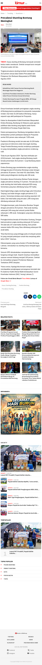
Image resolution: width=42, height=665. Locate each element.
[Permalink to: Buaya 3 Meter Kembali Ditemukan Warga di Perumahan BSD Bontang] (10, 367)
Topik (6, 579)
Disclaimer (10, 640)
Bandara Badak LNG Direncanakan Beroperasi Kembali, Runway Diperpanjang (30, 356)
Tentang (11, 637)
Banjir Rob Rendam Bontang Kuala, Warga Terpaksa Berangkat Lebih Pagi (10, 355)
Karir (31, 640)
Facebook (12, 650)
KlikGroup (10, 643)
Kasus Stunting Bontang (9, 285)
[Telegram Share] (35, 297)
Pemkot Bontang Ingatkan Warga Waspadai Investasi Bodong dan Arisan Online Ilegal (31, 334)
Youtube (32, 653)
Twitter (32, 650)
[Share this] (25, 297)
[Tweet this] (30, 297)
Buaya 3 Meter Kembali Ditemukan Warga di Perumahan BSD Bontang (9, 376)
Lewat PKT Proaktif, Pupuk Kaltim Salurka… (16, 475)
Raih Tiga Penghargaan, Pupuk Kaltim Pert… (23, 497)
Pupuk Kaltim (8, 575)
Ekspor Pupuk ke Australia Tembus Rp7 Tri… (23, 505)
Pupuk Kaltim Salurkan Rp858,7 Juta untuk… (23, 482)
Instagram (12, 653)
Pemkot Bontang (24, 285)
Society (4, 443)
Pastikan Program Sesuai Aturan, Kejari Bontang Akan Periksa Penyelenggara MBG (10, 334)
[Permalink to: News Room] (3, 25)
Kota (5, 572)
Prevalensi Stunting (8, 289)
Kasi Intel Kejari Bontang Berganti (8, 304)
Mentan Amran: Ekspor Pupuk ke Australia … (23, 513)
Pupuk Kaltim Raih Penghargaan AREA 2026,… (24, 489)
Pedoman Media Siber (31, 643)
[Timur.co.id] (21, 3)
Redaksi (31, 637)
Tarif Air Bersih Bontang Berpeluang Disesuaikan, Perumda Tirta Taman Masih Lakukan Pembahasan (31, 377)
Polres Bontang (9, 565)
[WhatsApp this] (39, 297)
